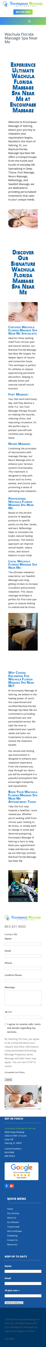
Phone (8, 962)
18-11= (8, 1011)
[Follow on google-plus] (12, 1186)
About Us (11, 1217)
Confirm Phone (13, 975)
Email (8, 950)
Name (8, 938)
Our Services (13, 1213)
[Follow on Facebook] (7, 1186)
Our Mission (13, 1222)
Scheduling (12, 1235)
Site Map (9, 1338)
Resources (12, 1244)
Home (10, 1208)
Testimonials (13, 1226)
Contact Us (12, 1240)
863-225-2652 (23, 11)
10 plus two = (12, 1290)
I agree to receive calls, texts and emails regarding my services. (24, 1028)
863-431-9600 (15, 926)
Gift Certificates (14, 1231)
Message (10, 987)
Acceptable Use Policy (15, 1072)
